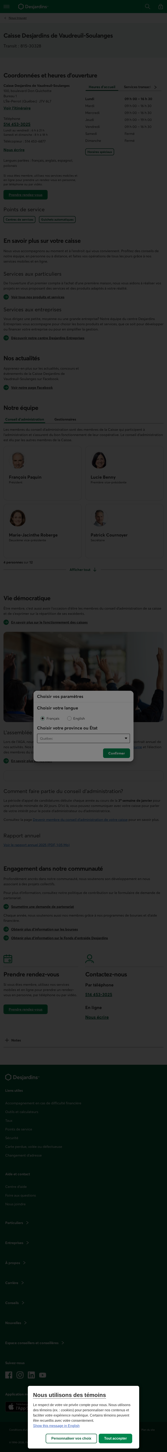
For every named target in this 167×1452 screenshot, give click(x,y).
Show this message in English (56, 1426)
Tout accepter (115, 1438)
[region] (83, 1417)
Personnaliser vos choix (71, 1438)
